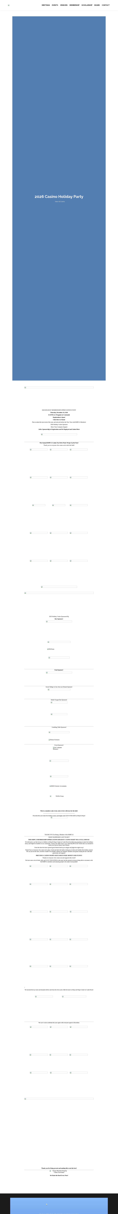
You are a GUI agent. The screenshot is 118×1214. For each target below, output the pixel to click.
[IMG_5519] (38, 488)
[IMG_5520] (38, 543)
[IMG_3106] (78, 516)
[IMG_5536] (78, 543)
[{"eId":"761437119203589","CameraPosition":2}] (38, 515)
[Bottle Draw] (39, 1060)
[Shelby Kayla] (39, 945)
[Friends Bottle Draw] (78, 1037)
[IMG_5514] (78, 571)
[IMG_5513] (38, 571)
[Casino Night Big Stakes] (39, 890)
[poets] (38, 1083)
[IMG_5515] (38, 460)
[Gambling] (59, 1060)
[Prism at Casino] (38, 922)
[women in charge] (59, 919)
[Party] (79, 1060)
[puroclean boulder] (79, 972)
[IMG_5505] (58, 571)
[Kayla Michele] (78, 922)
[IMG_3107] (58, 543)
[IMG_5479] (78, 460)
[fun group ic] (39, 872)
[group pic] (59, 870)
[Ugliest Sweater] (38, 1037)
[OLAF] (78, 1083)
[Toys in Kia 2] (44, 1007)
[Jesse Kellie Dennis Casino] (79, 950)
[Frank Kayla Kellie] (79, 894)
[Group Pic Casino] (59, 890)
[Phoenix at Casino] (59, 972)
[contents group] (59, 945)
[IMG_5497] (58, 460)
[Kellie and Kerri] (79, 872)
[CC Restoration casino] (39, 974)
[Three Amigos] (58, 1083)
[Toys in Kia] (74, 1005)
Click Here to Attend (59, 419)
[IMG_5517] (58, 488)
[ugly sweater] (58, 1037)
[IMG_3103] (78, 488)
